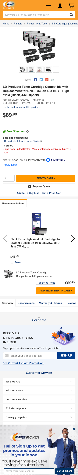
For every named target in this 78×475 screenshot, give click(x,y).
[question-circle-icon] (27, 131)
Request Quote (41, 186)
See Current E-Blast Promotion (23, 363)
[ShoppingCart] (71, 5)
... (56, 69)
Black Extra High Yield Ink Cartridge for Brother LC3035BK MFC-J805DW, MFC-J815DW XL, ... (35, 242)
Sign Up (66, 355)
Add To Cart (45, 178)
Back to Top (39, 320)
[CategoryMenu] (48, 5)
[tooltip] (41, 141)
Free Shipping (15, 131)
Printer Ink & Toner (37, 23)
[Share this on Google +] (46, 79)
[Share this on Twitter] (41, 79)
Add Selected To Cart (55, 290)
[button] (72, 238)
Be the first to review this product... (22, 107)
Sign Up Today (64, 471)
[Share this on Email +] (52, 79)
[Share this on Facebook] (35, 79)
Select (18, 262)
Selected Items (45, 282)
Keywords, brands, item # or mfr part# (27, 14)
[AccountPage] (60, 5)
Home (6, 23)
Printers (18, 23)
